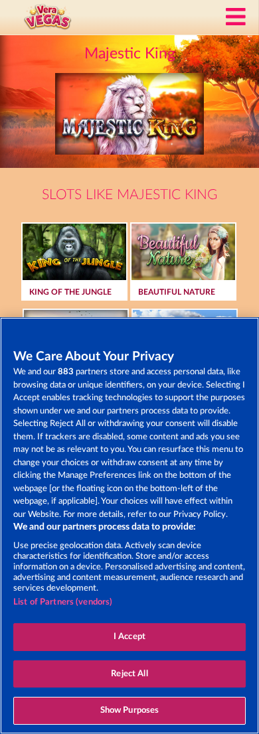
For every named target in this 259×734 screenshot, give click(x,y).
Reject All (129, 674)
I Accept (129, 636)
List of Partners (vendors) (62, 602)
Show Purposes (129, 710)
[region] (129, 525)
